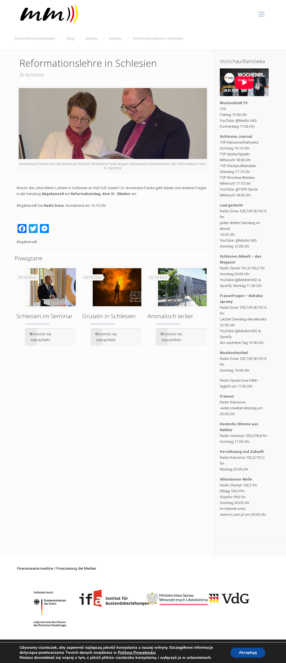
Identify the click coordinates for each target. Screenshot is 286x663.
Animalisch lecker (170, 316)
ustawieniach (199, 657)
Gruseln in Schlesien (109, 316)
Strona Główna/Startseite (34, 38)
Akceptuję (248, 652)
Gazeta (91, 38)
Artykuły (115, 38)
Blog (70, 38)
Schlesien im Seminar (44, 316)
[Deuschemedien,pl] (49, 14)
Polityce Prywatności (137, 652)
